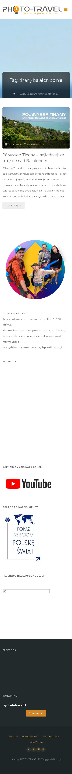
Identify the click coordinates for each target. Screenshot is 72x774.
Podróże (13, 736)
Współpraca (36, 742)
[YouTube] (33, 749)
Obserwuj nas (36, 713)
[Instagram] (38, 749)
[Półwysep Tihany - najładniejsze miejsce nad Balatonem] (36, 128)
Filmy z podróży (30, 736)
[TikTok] (43, 749)
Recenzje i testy (51, 736)
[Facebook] (28, 749)
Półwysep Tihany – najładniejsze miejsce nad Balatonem (33, 158)
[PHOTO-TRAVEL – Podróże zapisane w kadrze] (32, 9)
